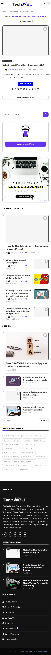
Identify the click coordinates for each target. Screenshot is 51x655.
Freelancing (31, 444)
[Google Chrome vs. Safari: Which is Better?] (41, 279)
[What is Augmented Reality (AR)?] (41, 264)
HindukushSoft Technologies (37, 651)
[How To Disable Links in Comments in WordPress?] (27, 229)
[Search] (44, 3)
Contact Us (9, 618)
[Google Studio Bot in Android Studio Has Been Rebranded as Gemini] (13, 411)
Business (9, 436)
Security (40, 457)
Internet (31, 448)
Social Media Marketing (24, 461)
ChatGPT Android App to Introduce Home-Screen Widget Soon (18, 311)
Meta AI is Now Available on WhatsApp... (35, 393)
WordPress (23, 469)
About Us (9, 623)
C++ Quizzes (33, 436)
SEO (7, 461)
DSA (27, 440)
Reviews (27, 457)
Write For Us (10, 629)
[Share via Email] (38, 89)
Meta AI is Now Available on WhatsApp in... (35, 551)
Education (39, 440)
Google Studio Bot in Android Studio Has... (33, 408)
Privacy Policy (11, 602)
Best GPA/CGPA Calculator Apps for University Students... (27, 365)
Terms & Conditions (13, 607)
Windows (8, 469)
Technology (40, 465)
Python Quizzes (11, 457)
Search (46, 114)
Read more (24, 84)
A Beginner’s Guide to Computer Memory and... (35, 378)
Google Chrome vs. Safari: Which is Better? (18, 276)
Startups (9, 465)
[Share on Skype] (35, 89)
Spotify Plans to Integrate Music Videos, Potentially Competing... (35, 583)
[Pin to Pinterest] (18, 89)
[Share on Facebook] (12, 89)
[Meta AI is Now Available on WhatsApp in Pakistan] (13, 396)
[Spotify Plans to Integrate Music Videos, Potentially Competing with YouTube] (13, 584)
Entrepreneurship (12, 444)
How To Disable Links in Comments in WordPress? (27, 248)
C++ (21, 436)
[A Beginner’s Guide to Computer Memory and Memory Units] (13, 381)
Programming (27, 453)
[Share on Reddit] (27, 89)
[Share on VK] (24, 89)
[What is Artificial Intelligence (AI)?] (25, 40)
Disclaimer (9, 612)
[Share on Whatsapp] (29, 89)
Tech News (23, 465)
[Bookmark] (45, 29)
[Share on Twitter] (15, 89)
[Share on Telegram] (32, 89)
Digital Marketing (12, 440)
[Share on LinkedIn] (21, 89)
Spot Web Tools (12, 634)
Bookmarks (12, 639)
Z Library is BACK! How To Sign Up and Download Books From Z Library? (18, 293)
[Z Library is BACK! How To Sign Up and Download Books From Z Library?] (41, 294)
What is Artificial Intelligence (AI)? (23, 65)
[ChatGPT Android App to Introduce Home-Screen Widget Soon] (41, 312)
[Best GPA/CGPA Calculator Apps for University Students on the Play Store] (27, 346)
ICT (19, 448)
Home (5, 12)
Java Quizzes (10, 453)
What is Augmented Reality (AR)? (16, 261)
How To (8, 448)
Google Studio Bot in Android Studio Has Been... (33, 567)
